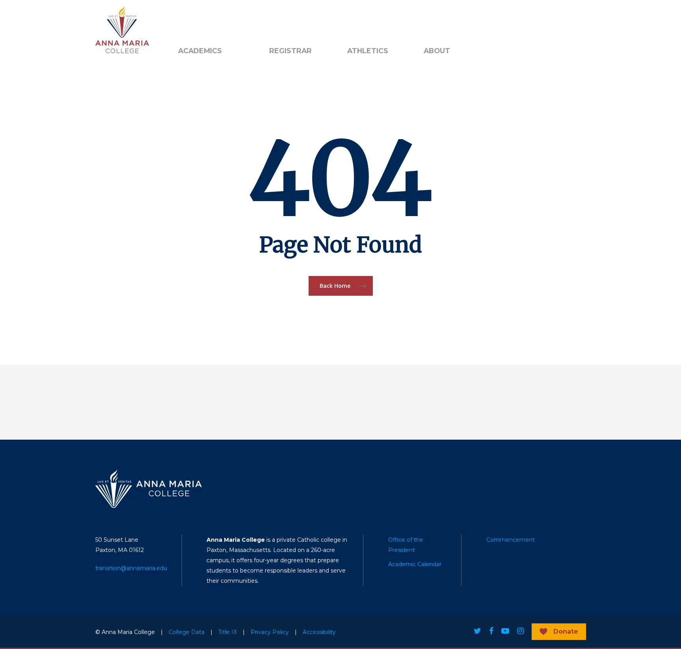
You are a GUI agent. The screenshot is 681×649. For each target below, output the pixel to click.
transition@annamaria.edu (131, 568)
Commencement (510, 539)
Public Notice (231, 20)
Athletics (367, 51)
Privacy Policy (270, 632)
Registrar (290, 51)
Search (282, 20)
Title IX (227, 632)
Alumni (187, 20)
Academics (200, 51)
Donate (565, 631)
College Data (187, 632)
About (437, 51)
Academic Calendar (414, 564)
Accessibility (319, 632)
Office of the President (405, 545)
